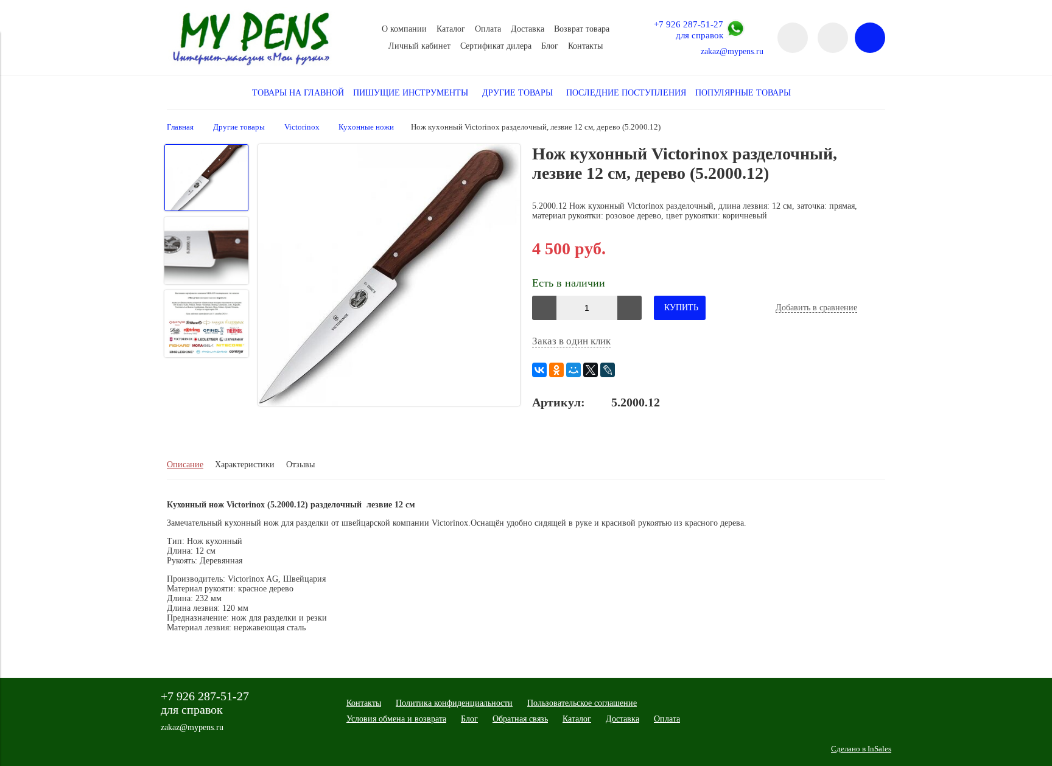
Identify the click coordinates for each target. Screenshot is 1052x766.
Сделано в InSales (861, 749)
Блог (549, 45)
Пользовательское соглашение (582, 703)
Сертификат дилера (495, 45)
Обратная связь (520, 718)
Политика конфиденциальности (454, 703)
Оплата (488, 28)
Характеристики (245, 464)
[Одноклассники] (556, 370)
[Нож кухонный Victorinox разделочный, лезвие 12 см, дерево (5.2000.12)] (389, 276)
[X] (590, 370)
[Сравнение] (833, 38)
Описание (185, 464)
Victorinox (302, 127)
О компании (404, 28)
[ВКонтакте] (539, 370)
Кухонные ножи (366, 127)
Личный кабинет (419, 45)
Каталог (451, 28)
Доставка (527, 28)
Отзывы (300, 464)
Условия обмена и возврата (396, 718)
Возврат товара (581, 28)
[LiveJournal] (607, 370)
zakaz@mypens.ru (732, 51)
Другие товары (239, 127)
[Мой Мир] (573, 370)
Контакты (585, 45)
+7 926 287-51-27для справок (688, 29)
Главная (180, 127)
